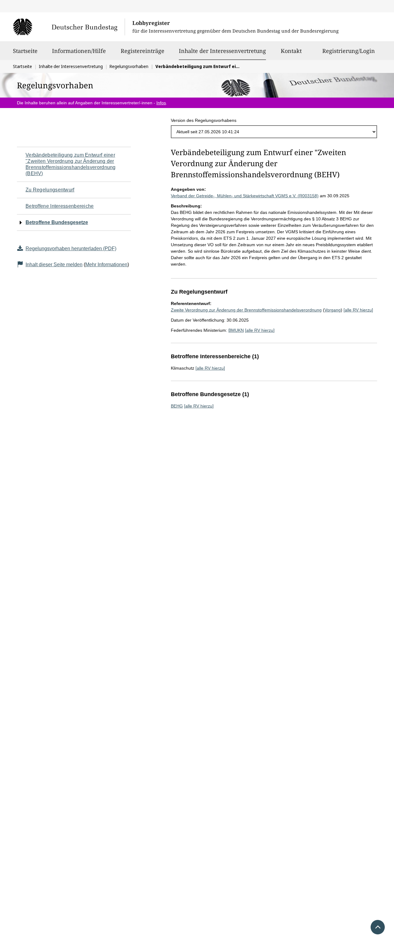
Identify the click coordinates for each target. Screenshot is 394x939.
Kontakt (291, 50)
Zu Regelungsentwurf (50, 189)
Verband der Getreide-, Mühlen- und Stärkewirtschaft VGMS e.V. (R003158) (245, 195)
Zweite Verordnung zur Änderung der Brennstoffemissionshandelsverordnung (246, 309)
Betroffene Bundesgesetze (57, 222)
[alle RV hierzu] (358, 309)
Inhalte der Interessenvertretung (222, 50)
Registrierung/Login (348, 50)
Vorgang (332, 309)
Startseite (25, 50)
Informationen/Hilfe (79, 50)
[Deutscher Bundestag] (69, 26)
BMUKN (236, 330)
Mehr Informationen (106, 264)
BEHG (177, 405)
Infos (161, 102)
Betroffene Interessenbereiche (60, 206)
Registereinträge (142, 50)
